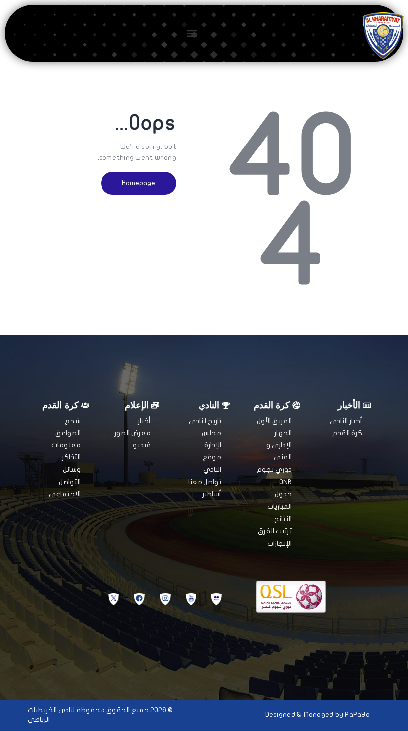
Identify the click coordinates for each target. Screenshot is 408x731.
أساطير (211, 494)
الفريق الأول (274, 421)
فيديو (142, 445)
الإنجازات (279, 543)
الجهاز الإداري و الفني (279, 445)
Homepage (138, 183)
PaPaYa (357, 714)
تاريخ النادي (205, 421)
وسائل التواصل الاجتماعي (65, 482)
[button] (191, 33)
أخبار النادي (346, 421)
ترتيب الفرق (275, 531)
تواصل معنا (204, 482)
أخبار (144, 421)
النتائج (283, 519)
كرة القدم (347, 433)
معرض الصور (132, 433)
